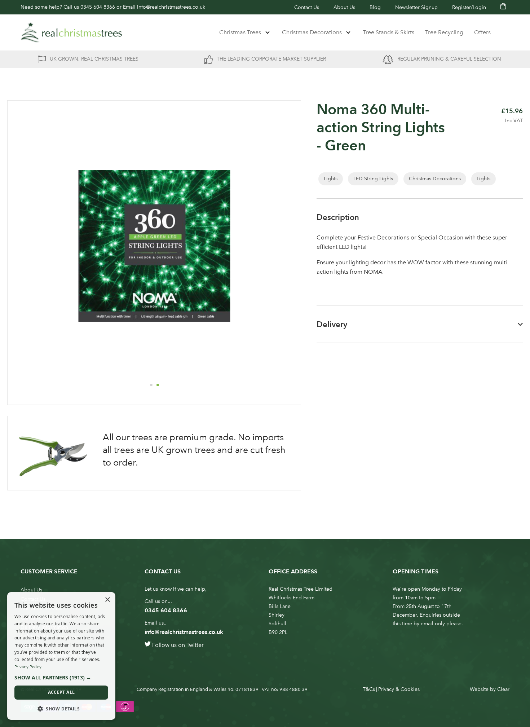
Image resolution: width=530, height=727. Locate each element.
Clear (503, 689)
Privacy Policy (27, 666)
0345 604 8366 (97, 7)
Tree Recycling (444, 32)
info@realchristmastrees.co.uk (171, 7)
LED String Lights (373, 179)
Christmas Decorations (312, 32)
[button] (151, 384)
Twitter (195, 645)
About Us (344, 7)
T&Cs (369, 689)
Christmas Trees (240, 32)
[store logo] (71, 32)
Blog (375, 7)
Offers (482, 32)
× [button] (107, 600)
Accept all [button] (61, 692)
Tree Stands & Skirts (388, 32)
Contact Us (306, 7)
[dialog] (61, 656)
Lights (330, 179)
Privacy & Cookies (399, 689)
